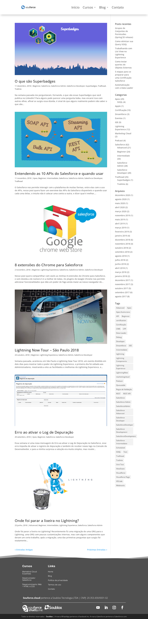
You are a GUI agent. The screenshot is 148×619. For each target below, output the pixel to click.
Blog (102, 7)
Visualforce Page (123, 477)
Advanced (33, 525)
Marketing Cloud (123, 133)
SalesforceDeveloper (124, 425)
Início (75, 7)
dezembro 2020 (122, 195)
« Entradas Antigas (24, 549)
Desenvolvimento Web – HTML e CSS (32, 585)
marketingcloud (122, 377)
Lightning (120, 354)
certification (121, 320)
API (117, 316)
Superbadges (91, 86)
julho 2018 (120, 260)
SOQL (120, 102)
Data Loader (121, 333)
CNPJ (118, 329)
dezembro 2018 (122, 239)
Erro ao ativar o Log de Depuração (44, 432)
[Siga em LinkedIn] (106, 607)
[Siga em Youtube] (98, 607)
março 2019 (120, 227)
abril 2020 (120, 207)
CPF (124, 329)
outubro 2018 (121, 247)
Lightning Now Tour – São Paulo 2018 (47, 350)
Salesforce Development (121, 430)
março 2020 (120, 211)
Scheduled (120, 447)
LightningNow (122, 372)
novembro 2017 (122, 284)
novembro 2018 (122, 243)
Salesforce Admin (58, 86)
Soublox (49, 616)
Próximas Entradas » (97, 549)
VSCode (119, 481)
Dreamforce (120, 114)
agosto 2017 (121, 296)
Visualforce (120, 473)
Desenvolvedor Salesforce (28, 579)
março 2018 (120, 272)
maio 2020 (120, 203)
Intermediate (52, 178)
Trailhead (102, 86)
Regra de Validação (124, 389)
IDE (116, 122)
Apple (118, 106)
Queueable (120, 385)
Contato (118, 7)
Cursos (88, 7)
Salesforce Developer (76, 86)
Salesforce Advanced (120, 412)
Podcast (119, 140)
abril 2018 (120, 268)
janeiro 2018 (121, 276)
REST (118, 393)
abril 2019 (120, 223)
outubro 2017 (121, 288)
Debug (119, 337)
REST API (127, 393)
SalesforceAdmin (123, 406)
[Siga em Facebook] (122, 607)
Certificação (120, 110)
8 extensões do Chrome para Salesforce (49, 264)
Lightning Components (121, 359)
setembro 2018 (122, 251)
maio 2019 (120, 219)
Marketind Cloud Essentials (29, 573)
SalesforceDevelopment (126, 436)
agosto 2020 (121, 199)
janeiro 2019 (121, 235)
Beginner (36, 86)
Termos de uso (54, 585)
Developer (120, 341)
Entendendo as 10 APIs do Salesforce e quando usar (59, 173)
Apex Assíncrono (123, 312)
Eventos (119, 118)
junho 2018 (120, 264)
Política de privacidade (58, 580)
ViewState (120, 468)
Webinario (120, 485)
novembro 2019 (122, 215)
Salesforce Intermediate (121, 442)
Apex (35, 178)
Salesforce (45, 86)
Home (50, 572)
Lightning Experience (50, 269)
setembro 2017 (122, 292)
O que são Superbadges (35, 81)
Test (125, 452)
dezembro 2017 (122, 280)
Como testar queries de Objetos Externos (123, 64)
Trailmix (18, 89)
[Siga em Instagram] (114, 607)
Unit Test (120, 464)
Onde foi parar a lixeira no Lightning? (47, 520)
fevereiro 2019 (122, 231)
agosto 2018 (121, 256)
